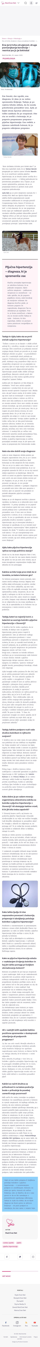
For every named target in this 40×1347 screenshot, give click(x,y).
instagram (17, 1325)
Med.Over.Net (6, 55)
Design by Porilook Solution (20, 1342)
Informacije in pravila (25, 1337)
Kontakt (6, 1337)
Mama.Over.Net (20, 1310)
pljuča (19, 1243)
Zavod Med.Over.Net (20, 1307)
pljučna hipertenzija (10, 1246)
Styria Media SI (20, 1304)
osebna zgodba (8, 1243)
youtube (35, 1325)
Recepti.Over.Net (20, 1298)
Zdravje (10, 39)
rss (26, 1325)
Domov (4, 39)
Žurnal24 (20, 1301)
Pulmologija (17, 39)
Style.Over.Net (20, 1295)
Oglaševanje (13, 1337)
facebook (5, 1325)
